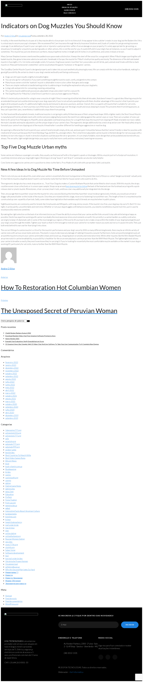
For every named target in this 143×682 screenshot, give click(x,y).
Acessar (8, 596)
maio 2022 (9, 387)
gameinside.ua (11, 505)
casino (8, 475)
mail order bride (12, 525)
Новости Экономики (14, 578)
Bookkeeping (10, 469)
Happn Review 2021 (12, 339)
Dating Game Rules (13, 486)
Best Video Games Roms (15, 458)
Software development (14, 553)
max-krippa (9, 528)
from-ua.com (10, 503)
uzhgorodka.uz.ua (12, 567)
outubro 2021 (11, 396)
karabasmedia (11, 514)
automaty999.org (12, 447)
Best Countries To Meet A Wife (18, 455)
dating (8, 483)
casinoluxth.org (11, 477)
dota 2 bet (9, 491)
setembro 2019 (11, 418)
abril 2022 (9, 390)
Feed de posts (11, 598)
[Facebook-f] (100, 657)
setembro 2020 (11, 407)
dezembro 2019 (11, 415)
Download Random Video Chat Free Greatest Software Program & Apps (30, 336)
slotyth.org (9, 547)
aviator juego (10, 450)
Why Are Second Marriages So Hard (20, 569)
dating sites (10, 489)
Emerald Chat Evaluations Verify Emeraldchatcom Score (24, 341)
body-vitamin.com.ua (13, 466)
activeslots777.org (13, 436)
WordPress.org (11, 604)
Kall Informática (76, 672)
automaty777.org (12, 444)
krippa (8, 519)
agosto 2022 (10, 379)
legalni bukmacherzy (13, 522)
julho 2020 (9, 410)
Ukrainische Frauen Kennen (16, 561)
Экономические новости (15, 583)
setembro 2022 (11, 376)
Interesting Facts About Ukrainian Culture (22, 511)
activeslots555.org (13, 433)
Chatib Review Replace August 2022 (18, 333)
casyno (8, 480)
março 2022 (10, 393)
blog (7, 464)
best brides (10, 452)
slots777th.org (11, 544)
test (7, 556)
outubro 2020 (11, 404)
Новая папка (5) (11, 572)
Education (9, 494)
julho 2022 (9, 382)
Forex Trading (11, 500)
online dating (10, 533)
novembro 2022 (12, 371)
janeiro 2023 (10, 365)
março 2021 (10, 401)
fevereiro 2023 (11, 362)
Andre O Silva (10, 36)
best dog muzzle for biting (76, 186)
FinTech (8, 497)
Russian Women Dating (14, 539)
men (7, 530)
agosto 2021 (10, 398)
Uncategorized (24, 36)
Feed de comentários (13, 601)
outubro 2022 (11, 373)
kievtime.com (10, 517)
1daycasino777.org (13, 430)
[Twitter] (115, 657)
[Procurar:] (14, 321)
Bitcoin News (11, 461)
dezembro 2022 (11, 368)
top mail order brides (14, 558)
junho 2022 (10, 385)
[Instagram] (107, 657)
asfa (7, 438)
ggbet (7, 508)
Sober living (10, 550)
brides (8, 472)
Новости (9, 575)
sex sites (8, 542)
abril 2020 (9, 412)
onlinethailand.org (12, 536)
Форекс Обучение (13, 581)
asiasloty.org (10, 441)
